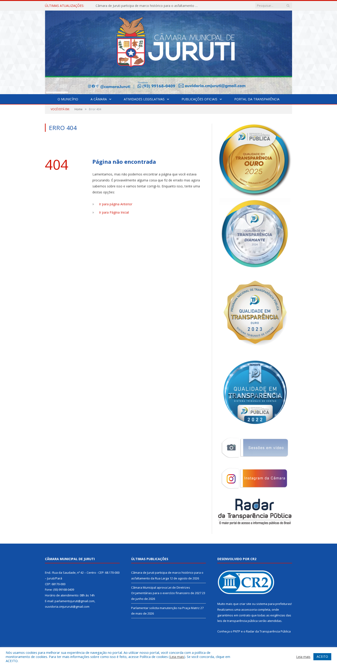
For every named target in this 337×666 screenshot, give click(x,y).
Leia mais (177, 656)
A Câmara (99, 99)
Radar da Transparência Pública (268, 631)
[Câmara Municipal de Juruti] (168, 51)
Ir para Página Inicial (114, 212)
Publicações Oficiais (199, 99)
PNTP (236, 631)
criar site (245, 604)
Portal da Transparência (256, 99)
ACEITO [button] (322, 656)
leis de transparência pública (237, 621)
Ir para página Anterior (115, 204)
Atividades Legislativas (144, 99)
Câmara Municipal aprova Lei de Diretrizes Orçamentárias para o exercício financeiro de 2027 (148, 6)
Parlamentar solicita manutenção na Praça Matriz (165, 608)
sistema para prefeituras (273, 604)
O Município (68, 99)
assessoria (249, 609)
